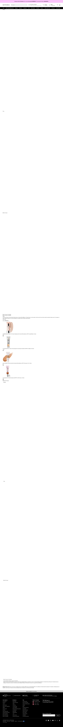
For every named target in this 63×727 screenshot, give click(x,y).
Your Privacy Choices (20, 721)
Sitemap (16, 721)
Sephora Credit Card (15, 702)
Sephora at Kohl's (25, 711)
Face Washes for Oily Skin (40, 686)
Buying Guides (24, 708)
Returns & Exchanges (25, 702)
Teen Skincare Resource (26, 716)
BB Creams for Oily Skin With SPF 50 (30, 686)
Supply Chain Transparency (6, 706)
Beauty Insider (14, 701)
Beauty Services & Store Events (17, 708)
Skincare (20, 8)
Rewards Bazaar (15, 712)
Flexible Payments (25, 713)
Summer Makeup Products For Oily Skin (23, 682)
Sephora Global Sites (5, 711)
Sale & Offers (58, 8)
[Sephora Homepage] (6, 5)
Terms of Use (8, 721)
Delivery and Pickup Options (26, 703)
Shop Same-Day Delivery (16, 716)
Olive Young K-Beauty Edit (9, 8)
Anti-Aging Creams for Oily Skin (20, 686)
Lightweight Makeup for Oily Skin (26, 681)
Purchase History (15, 706)
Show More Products (6, 380)
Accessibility (12, 721)
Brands (42, 8)
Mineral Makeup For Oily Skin (42, 681)
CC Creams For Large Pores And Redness (35, 682)
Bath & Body (33, 8)
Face (3, 111)
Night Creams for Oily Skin (21, 687)
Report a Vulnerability (5, 716)
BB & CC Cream (5, 212)
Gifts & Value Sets (47, 8)
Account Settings (15, 707)
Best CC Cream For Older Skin (16, 681)
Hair (29, 8)
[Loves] (57, 4)
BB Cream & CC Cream (11, 686)
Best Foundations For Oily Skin (48, 686)
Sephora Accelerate (5, 713)
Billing (23, 706)
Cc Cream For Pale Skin (13, 682)
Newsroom (4, 702)
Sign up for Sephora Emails (47, 713)
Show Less (4, 319)
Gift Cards (53, 8)
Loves (13, 713)
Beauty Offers (14, 711)
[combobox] (19, 5)
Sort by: (5, 320)
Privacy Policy (4, 721)
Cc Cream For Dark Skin (34, 681)
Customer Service (25, 701)
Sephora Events (5, 708)
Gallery (13, 703)
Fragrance (25, 8)
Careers (4, 703)
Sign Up (58, 715)
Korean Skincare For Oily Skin (51, 681)
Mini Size (38, 8)
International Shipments (26, 707)
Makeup (16, 8)
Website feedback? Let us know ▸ (31, 691)
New (3, 8)
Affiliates (4, 707)
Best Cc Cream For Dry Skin (7, 681)
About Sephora (5, 701)
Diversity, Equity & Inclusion (6, 712)
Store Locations (25, 712)
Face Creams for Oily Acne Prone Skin (11, 687)
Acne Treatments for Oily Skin (29, 687)
